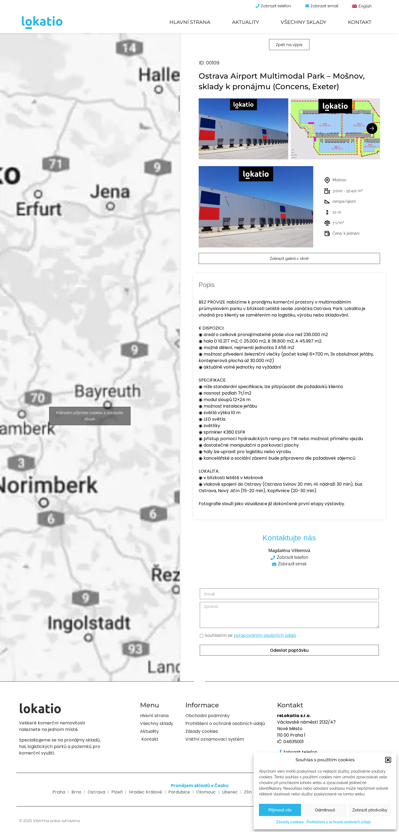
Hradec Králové (145, 792)
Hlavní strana (189, 22)
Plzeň (117, 792)
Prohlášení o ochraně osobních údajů (338, 822)
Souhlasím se (250, 635)
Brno (76, 792)
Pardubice (179, 792)
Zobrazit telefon (276, 6)
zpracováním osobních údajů (265, 635)
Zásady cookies (290, 822)
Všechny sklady (303, 22)
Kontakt (359, 22)
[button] (388, 760)
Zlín (248, 792)
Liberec (230, 792)
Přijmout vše (280, 810)
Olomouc (206, 792)
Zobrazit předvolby (369, 810)
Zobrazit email (324, 6)
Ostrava (96, 792)
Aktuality (245, 22)
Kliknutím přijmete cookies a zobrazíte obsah (89, 416)
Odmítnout (325, 810)
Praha (58, 792)
